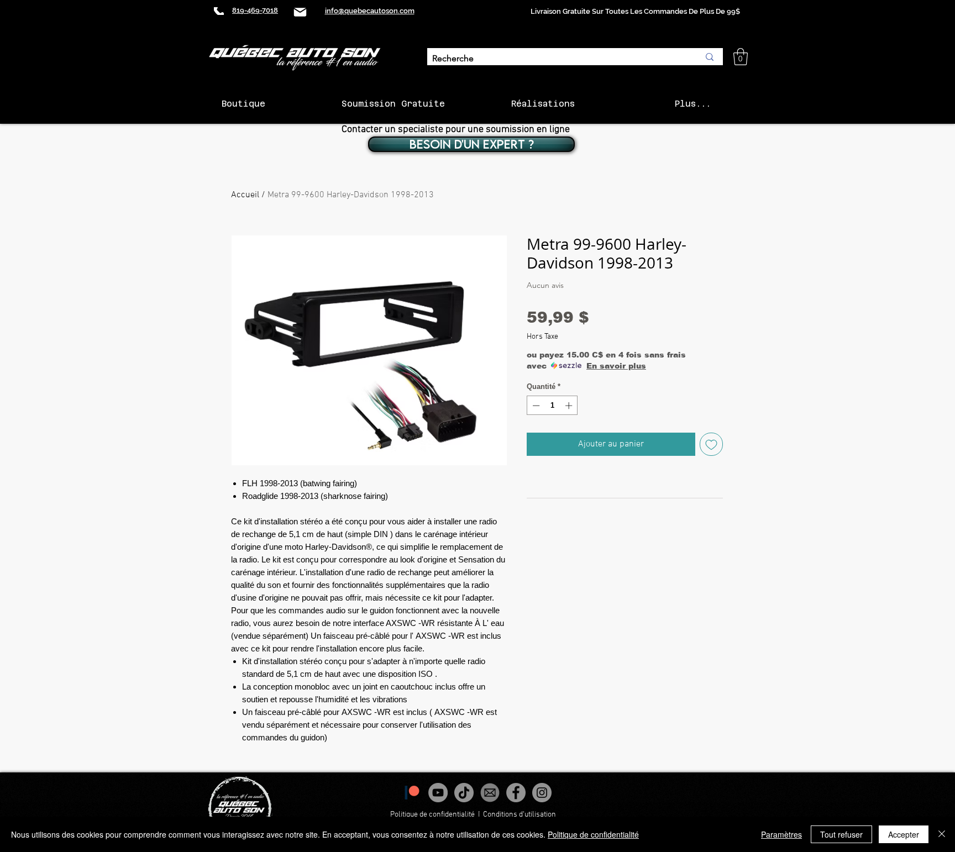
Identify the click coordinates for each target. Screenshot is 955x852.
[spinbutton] (552, 405)
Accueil (245, 195)
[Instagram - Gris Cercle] (542, 792)
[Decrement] (535, 405)
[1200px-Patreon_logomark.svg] (412, 792)
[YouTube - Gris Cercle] (438, 792)
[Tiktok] (464, 792)
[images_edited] (490, 792)
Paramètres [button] (781, 834)
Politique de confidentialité (432, 814)
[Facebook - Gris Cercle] (516, 792)
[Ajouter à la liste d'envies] (711, 444)
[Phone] (219, 11)
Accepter (903, 834)
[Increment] (569, 405)
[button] (740, 56)
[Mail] (300, 12)
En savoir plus (616, 365)
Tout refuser (841, 834)
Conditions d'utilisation (520, 814)
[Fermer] (941, 834)
